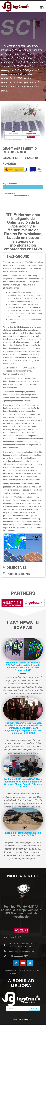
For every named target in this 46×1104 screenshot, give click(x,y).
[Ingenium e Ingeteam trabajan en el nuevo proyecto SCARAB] (23, 867)
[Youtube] (23, 1012)
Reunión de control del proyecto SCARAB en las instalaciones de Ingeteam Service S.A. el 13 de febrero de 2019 (23, 715)
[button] (23, 305)
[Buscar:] (23, 1057)
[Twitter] (30, 1012)
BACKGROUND (18, 305)
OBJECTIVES (17, 616)
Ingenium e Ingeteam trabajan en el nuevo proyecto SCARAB (23, 883)
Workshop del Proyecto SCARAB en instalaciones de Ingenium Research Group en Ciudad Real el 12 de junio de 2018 (23, 831)
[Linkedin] (16, 1012)
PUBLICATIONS (18, 622)
